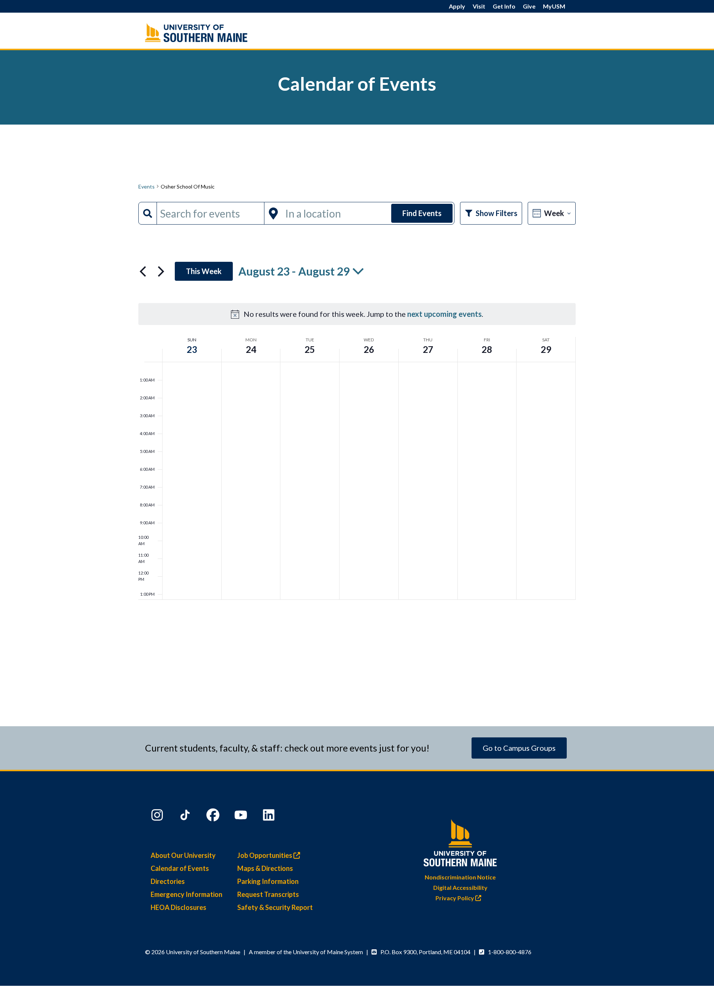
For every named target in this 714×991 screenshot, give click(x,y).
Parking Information (268, 881)
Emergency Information (186, 894)
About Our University (183, 855)
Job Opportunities (265, 855)
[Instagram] (158, 816)
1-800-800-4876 (509, 951)
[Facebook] (213, 816)
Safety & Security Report (275, 907)
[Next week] (161, 271)
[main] (357, 403)
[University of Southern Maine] (460, 841)
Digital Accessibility (460, 887)
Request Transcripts (268, 894)
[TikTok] (185, 816)
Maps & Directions (265, 868)
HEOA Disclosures (178, 907)
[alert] (357, 314)
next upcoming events (444, 313)
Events (146, 186)
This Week (204, 271)
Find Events (421, 213)
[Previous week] (142, 271)
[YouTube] (241, 816)
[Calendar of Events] (212, 32)
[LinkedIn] (269, 816)
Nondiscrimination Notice (460, 877)
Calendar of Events (180, 868)
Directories (168, 881)
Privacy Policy (455, 897)
